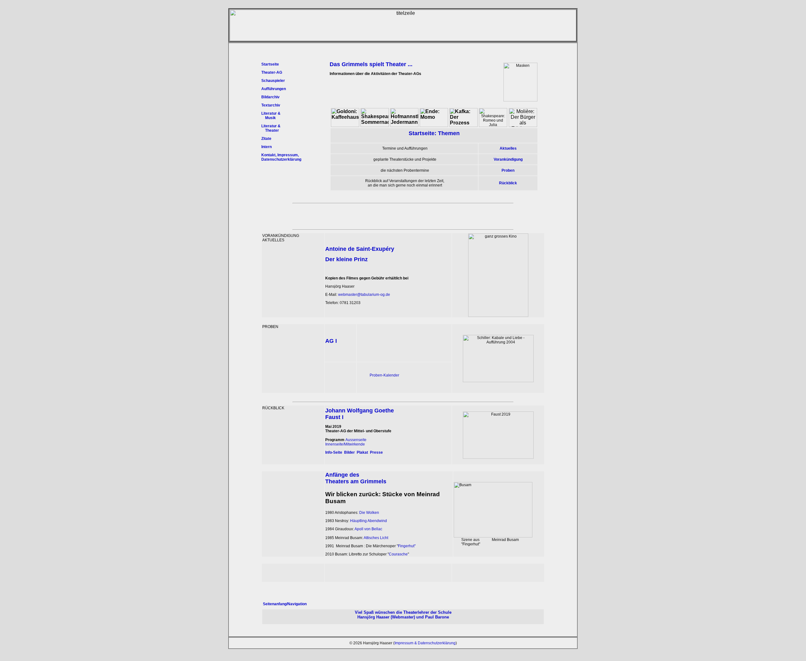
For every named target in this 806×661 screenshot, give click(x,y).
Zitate (266, 138)
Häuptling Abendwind (368, 521)
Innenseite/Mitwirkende (345, 444)
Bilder (349, 452)
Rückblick (508, 183)
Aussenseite (355, 440)
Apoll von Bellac (368, 529)
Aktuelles (508, 148)
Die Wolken (369, 512)
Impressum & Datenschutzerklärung (425, 643)
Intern (266, 147)
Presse (376, 452)
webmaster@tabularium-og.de (364, 294)
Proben (508, 170)
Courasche (398, 554)
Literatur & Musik (271, 115)
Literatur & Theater (271, 128)
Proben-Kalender (384, 375)
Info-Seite (333, 452)
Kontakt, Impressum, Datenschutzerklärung (281, 157)
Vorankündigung (508, 159)
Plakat (362, 452)
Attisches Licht (376, 538)
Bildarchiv (270, 97)
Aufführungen (273, 89)
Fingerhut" (407, 546)
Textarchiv (270, 105)
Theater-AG (271, 72)
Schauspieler (273, 80)
